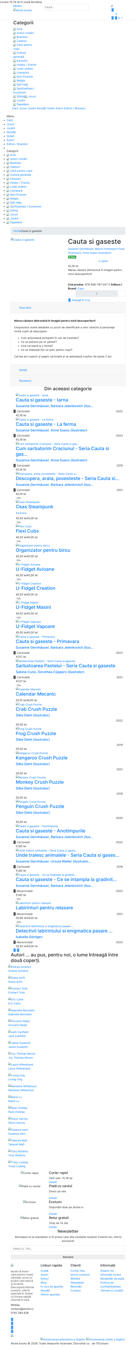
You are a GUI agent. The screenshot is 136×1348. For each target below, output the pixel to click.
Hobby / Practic (26, 64)
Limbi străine (24, 68)
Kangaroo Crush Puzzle (42, 758)
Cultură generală (20, 174)
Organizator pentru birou (43, 550)
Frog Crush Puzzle (36, 733)
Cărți (15, 108)
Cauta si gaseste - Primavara (47, 641)
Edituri (45, 1278)
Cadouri (21, 40)
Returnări (76, 1286)
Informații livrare (110, 1274)
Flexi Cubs (27, 531)
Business (22, 37)
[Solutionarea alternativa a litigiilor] (63, 1339)
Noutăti (45, 1290)
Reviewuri (24, 380)
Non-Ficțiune (24, 76)
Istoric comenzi (80, 1274)
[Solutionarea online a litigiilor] (105, 1339)
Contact (75, 1290)
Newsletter (77, 1282)
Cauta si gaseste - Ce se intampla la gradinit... (66, 879)
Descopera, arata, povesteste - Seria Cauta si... (67, 478)
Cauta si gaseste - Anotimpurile (50, 831)
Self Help (22, 84)
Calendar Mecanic (36, 694)
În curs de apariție (52, 1286)
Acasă (44, 1270)
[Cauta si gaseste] (22, 239)
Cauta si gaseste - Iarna (42, 400)
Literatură (22, 72)
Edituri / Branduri (74, 108)
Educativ (22, 60)
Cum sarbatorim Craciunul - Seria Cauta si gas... (62, 451)
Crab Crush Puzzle (36, 709)
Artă (19, 29)
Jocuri (31, 96)
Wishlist (75, 1278)
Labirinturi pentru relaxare (44, 907)
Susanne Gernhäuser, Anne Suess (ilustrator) (51, 430)
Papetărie (22, 104)
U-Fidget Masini (33, 607)
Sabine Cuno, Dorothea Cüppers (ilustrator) (50, 672)
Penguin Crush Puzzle (40, 806)
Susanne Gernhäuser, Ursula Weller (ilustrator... (53, 861)
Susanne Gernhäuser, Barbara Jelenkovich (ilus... (55, 406)
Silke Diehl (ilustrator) (33, 715)
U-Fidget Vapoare (35, 626)
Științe (20, 96)
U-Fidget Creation (35, 588)
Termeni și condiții (111, 1290)
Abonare (68, 1257)
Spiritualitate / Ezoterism (25, 206)
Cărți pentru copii (20, 170)
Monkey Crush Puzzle (40, 782)
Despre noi (107, 1270)
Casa (80, 288)
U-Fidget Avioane (35, 569)
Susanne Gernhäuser (80, 248)
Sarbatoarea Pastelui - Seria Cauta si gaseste (65, 665)
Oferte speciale (50, 1294)
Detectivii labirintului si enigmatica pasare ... (64, 931)
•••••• (21, 513)
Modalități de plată (112, 1278)
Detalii (22, 370)
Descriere (24, 307)
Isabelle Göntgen (29, 937)
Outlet (51, 108)
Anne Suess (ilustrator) (97, 252)
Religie (20, 80)
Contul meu (77, 1270)
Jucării (20, 100)
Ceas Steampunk (34, 506)
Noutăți (41, 108)
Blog (43, 1282)
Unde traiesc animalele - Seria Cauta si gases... (67, 855)
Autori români (25, 33)
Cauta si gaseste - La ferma (46, 424)
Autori (59, 108)
